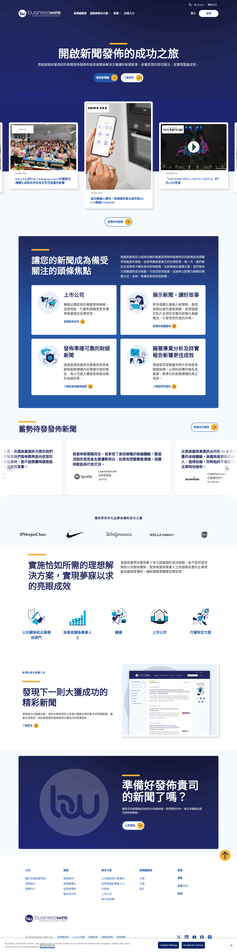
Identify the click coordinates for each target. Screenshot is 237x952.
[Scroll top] (225, 855)
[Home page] (40, 13)
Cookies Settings (168, 945)
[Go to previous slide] (10, 468)
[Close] (231, 945)
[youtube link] (194, 937)
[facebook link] (202, 937)
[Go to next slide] (227, 468)
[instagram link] (210, 937)
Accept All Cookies (193, 945)
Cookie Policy (47, 946)
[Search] (190, 4)
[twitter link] (179, 937)
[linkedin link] (186, 937)
